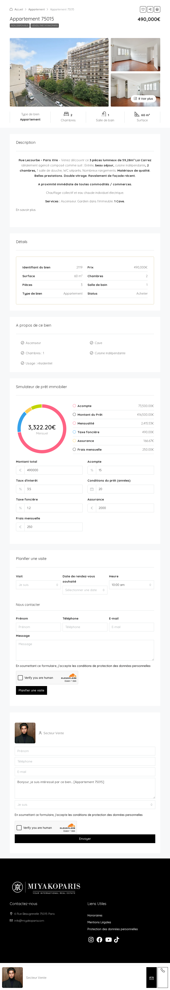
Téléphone (70, 618)
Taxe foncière (27, 499)
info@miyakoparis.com (29, 920)
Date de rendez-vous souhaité (79, 578)
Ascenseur (33, 343)
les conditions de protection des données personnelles (111, 666)
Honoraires (94, 915)
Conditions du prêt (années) (108, 480)
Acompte (94, 462)
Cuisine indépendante (110, 353)
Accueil (19, 9)
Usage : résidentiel (39, 363)
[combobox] (38, 584)
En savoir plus (26, 210)
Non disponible (19, 25)
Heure (113, 576)
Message (23, 636)
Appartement (36, 9)
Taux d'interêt (27, 480)
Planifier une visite (31, 690)
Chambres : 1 (35, 353)
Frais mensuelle (28, 518)
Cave (98, 343)
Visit (19, 576)
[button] (143, 9)
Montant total (26, 462)
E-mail (114, 618)
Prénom (22, 618)
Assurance (95, 499)
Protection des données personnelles (112, 929)
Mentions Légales (99, 922)
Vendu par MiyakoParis (45, 25)
